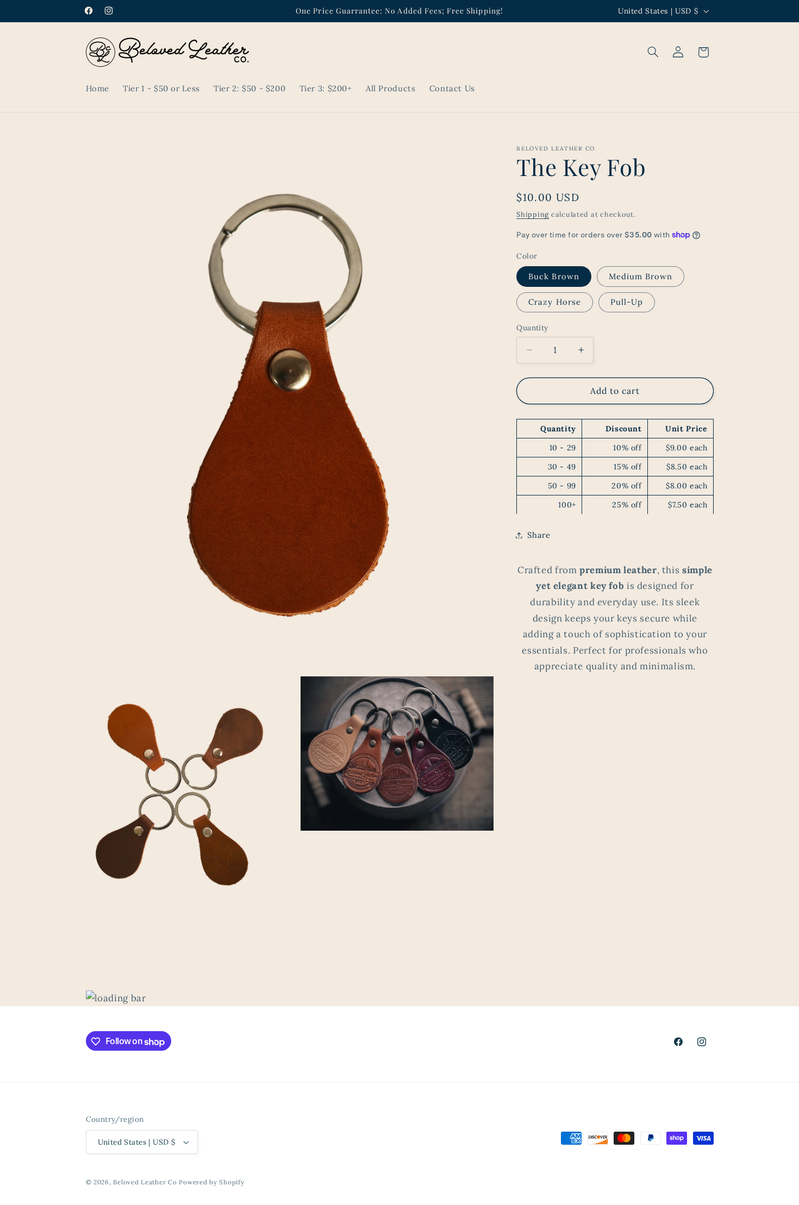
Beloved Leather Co (145, 1182)
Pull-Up (626, 302)
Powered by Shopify (211, 1182)
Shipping (532, 214)
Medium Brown (641, 276)
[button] (652, 52)
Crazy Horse (554, 302)
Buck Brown (553, 276)
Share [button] (538, 535)
